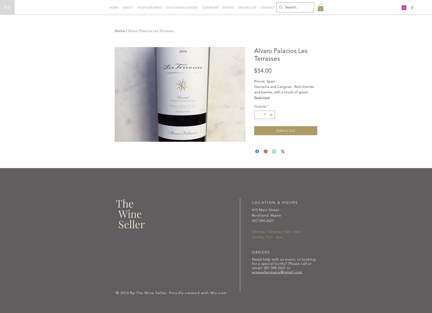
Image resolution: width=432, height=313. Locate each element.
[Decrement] (258, 115)
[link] (320, 7)
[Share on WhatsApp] (274, 151)
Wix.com (218, 293)
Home (120, 31)
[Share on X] (283, 151)
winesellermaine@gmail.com (277, 272)
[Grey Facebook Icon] (412, 7)
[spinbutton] (265, 115)
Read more (262, 97)
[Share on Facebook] (257, 151)
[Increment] (271, 115)
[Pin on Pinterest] (265, 151)
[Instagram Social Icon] (404, 7)
